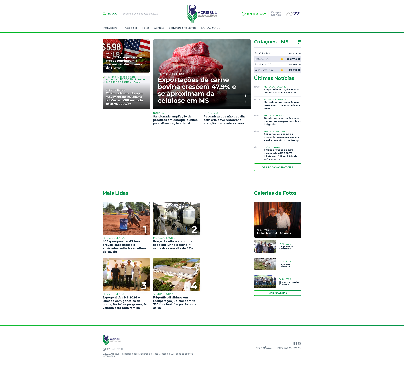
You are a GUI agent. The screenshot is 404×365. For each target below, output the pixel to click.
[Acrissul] (202, 13)
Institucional (110, 28)
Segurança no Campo (182, 28)
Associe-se (131, 28)
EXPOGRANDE (210, 28)
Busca (112, 13)
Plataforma (282, 348)
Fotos (145, 28)
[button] (245, 94)
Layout (258, 348)
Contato (159, 28)
